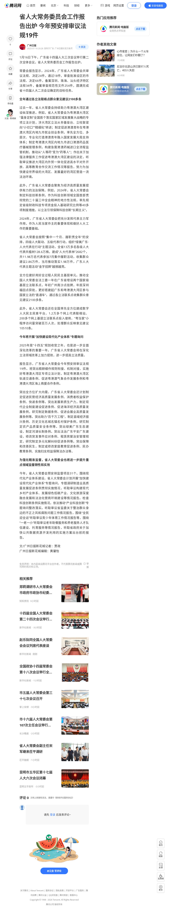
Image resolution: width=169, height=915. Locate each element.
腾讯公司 (50, 904)
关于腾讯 (24, 890)
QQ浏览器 (53, 895)
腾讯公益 (43, 895)
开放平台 (70, 890)
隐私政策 (60, 890)
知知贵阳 (24, 601)
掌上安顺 (24, 707)
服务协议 (50, 890)
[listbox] (54, 682)
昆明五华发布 (26, 786)
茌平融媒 (24, 760)
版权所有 (58, 904)
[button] (140, 28)
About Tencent (37, 890)
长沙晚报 (24, 733)
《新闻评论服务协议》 (64, 797)
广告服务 (80, 890)
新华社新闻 (25, 627)
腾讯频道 (64, 895)
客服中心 (74, 895)
